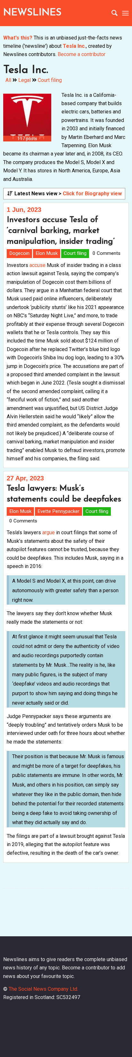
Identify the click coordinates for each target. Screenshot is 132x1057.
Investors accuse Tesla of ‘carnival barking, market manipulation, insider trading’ (61, 231)
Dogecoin (19, 253)
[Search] (111, 13)
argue (48, 532)
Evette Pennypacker (58, 511)
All (8, 80)
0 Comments (106, 253)
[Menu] (125, 13)
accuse (37, 265)
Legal (24, 80)
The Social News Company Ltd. (43, 989)
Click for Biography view (92, 194)
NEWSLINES (32, 13)
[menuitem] (111, 13)
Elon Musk (47, 253)
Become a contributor (81, 54)
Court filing (50, 80)
